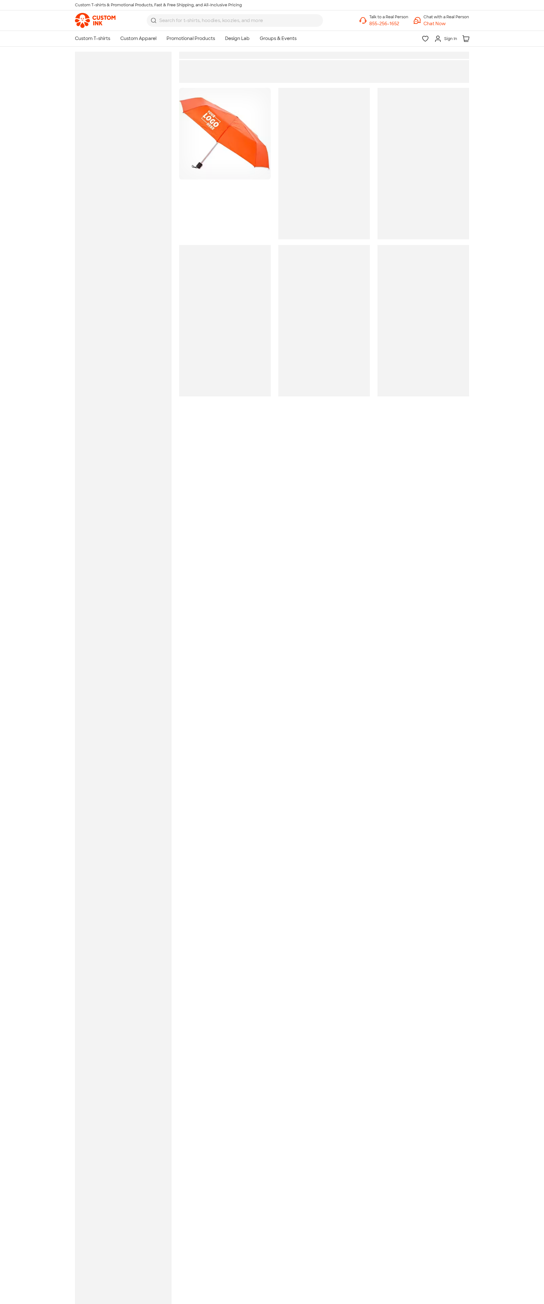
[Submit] (153, 20)
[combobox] (235, 20)
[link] (95, 20)
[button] (446, 23)
